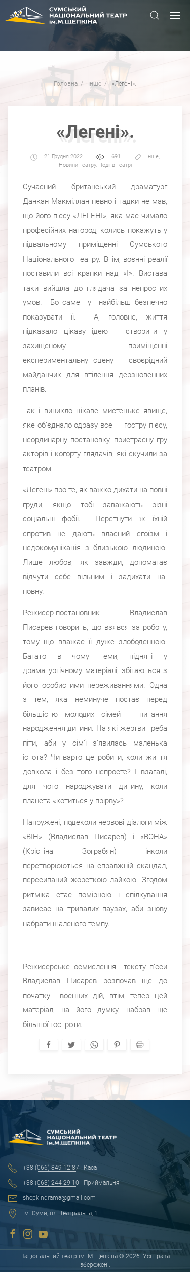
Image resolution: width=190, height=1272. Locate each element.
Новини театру (77, 165)
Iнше (152, 157)
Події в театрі (115, 165)
